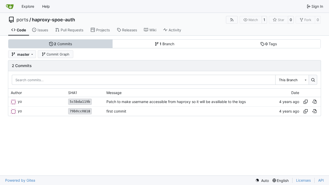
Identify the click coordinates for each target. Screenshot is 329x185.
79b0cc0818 (80, 111)
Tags (271, 44)
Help (46, 6)
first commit (116, 111)
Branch (167, 44)
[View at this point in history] (314, 102)
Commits (63, 44)
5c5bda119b (80, 102)
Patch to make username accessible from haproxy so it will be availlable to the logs (176, 101)
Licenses (303, 180)
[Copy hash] (305, 102)
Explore (28, 6)
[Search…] (313, 80)
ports (22, 19)
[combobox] (292, 80)
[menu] (262, 180)
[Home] (10, 6)
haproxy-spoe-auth (53, 19)
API (321, 180)
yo (20, 101)
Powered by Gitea (20, 180)
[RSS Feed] (232, 20)
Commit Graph (58, 54)
